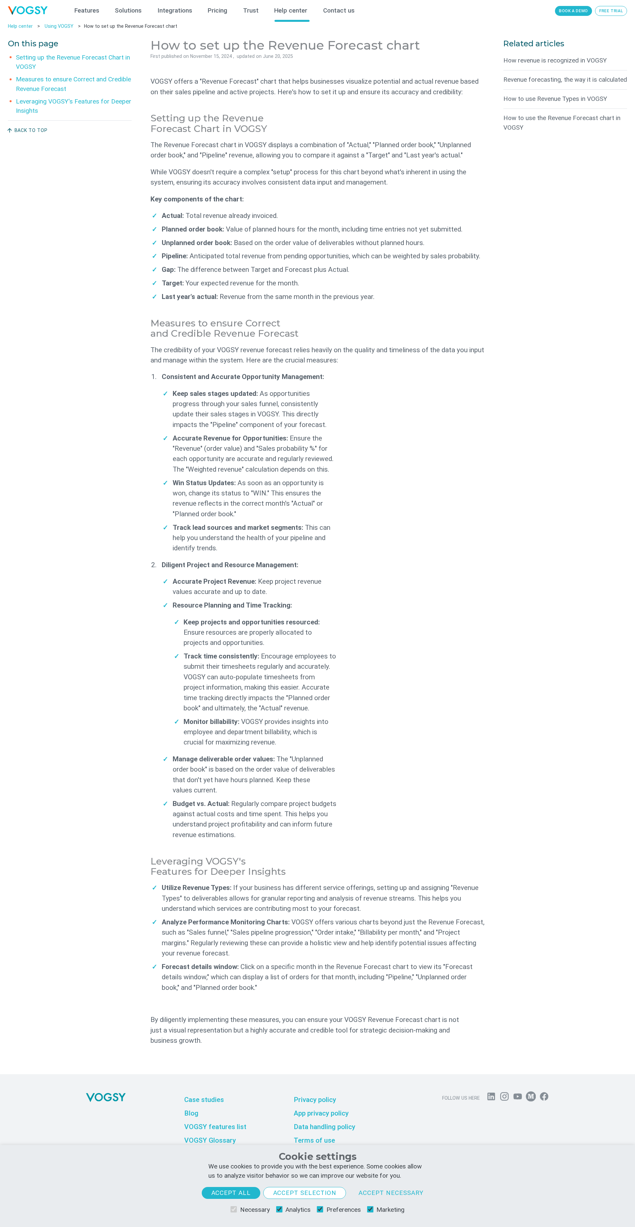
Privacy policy (315, 1100)
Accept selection (304, 1193)
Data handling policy (324, 1127)
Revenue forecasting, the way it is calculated (565, 79)
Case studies (204, 1100)
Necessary (255, 1209)
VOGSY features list (215, 1127)
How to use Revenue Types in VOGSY (555, 99)
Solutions (128, 10)
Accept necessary (391, 1193)
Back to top (31, 130)
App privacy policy (321, 1113)
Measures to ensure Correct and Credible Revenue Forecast (73, 84)
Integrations (174, 10)
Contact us (339, 10)
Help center (290, 10)
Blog (191, 1113)
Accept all (231, 1193)
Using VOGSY (59, 26)
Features (86, 10)
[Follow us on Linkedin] (491, 1098)
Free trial (611, 11)
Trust (251, 10)
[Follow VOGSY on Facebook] (544, 1098)
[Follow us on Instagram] (504, 1098)
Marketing (390, 1209)
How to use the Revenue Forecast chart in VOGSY (561, 122)
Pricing (217, 10)
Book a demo (573, 11)
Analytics (298, 1209)
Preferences (343, 1209)
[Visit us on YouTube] (517, 1098)
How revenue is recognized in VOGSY (555, 60)
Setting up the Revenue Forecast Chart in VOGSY (73, 61)
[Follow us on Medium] (530, 1098)
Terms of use (314, 1140)
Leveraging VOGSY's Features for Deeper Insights (73, 105)
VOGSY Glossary (210, 1140)
